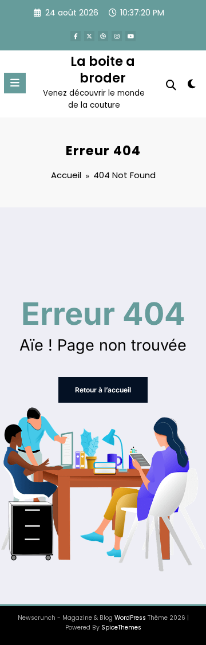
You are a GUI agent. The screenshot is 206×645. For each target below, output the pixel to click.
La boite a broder (102, 69)
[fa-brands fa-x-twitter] (89, 36)
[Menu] (15, 83)
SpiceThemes (121, 627)
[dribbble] (103, 36)
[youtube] (130, 36)
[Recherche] (171, 85)
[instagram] (117, 36)
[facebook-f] (75, 36)
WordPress (130, 617)
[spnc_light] (192, 86)
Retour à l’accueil (103, 390)
